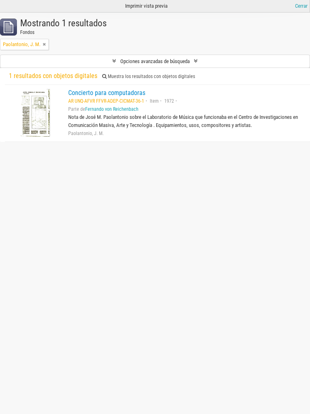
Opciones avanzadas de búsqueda (155, 61)
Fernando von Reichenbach (111, 109)
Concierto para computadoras (106, 93)
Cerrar (301, 6)
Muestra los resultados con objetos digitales (151, 76)
